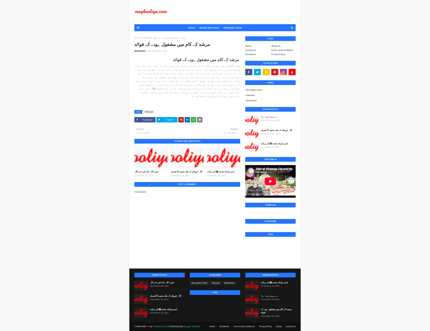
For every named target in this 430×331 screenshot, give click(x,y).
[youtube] (292, 72)
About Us (276, 45)
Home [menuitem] (191, 27)
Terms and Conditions (282, 50)
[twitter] (257, 72)
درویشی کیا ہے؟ (269, 116)
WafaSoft (140, 50)
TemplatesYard (160, 326)
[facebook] (248, 72)
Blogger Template (192, 326)
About (279, 326)
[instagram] (283, 72)
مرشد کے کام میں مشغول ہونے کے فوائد (276, 311)
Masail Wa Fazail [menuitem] (209, 27)
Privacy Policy (278, 54)
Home (137, 37)
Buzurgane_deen (254, 89)
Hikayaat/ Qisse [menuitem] (232, 27)
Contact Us (250, 50)
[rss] (266, 72)
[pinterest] (274, 72)
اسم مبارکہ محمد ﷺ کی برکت (220, 171)
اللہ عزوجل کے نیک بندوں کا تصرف (186, 171)
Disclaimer (250, 54)
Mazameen (251, 100)
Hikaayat (146, 37)
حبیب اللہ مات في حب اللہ (146, 171)
